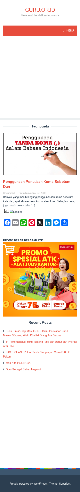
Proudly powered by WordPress (28, 483)
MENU (70, 31)
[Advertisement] (40, 78)
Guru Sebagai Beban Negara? (23, 369)
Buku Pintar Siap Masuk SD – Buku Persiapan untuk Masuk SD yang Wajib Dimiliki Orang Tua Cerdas (36, 333)
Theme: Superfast (60, 483)
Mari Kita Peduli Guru (18, 363)
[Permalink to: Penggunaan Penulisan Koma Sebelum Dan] (40, 156)
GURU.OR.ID (40, 10)
